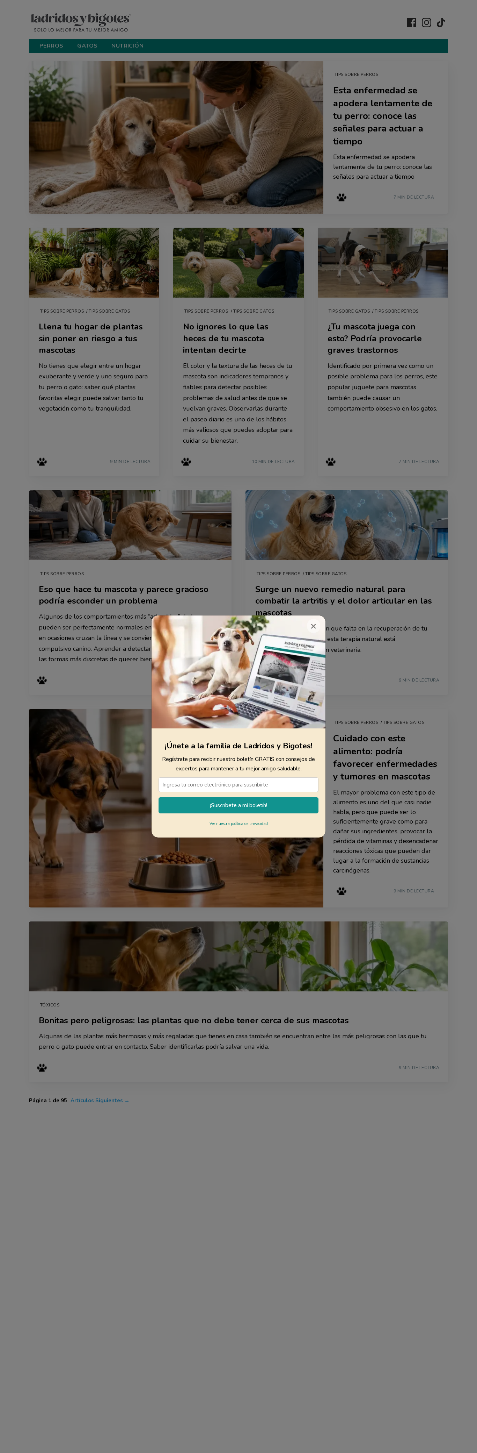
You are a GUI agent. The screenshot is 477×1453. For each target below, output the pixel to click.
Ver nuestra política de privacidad (239, 823)
